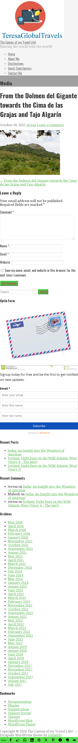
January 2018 (18, 662)
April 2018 (16, 658)
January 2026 (18, 537)
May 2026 (15, 522)
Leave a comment (50, 125)
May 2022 (15, 620)
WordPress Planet (21, 724)
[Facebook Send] (60, 740)
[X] (46, 740)
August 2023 (17, 586)
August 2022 (17, 617)
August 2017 (17, 681)
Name (4, 246)
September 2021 (20, 636)
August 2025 (17, 552)
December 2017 (20, 666)
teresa (31, 125)
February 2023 (19, 602)
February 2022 (19, 632)
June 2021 (15, 639)
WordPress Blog (20, 721)
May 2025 (15, 556)
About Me (13, 58)
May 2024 (15, 579)
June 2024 (15, 575)
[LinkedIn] (31, 740)
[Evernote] (67, 740)
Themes (14, 717)
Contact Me (15, 73)
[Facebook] (10, 740)
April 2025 (16, 560)
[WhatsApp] (24, 740)
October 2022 (18, 609)
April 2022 (16, 624)
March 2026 (17, 530)
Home (11, 54)
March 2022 (17, 628)
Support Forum (19, 713)
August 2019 (17, 647)
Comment (7, 212)
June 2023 (15, 590)
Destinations (16, 63)
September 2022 (20, 613)
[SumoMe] (74, 740)
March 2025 (17, 564)
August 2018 (17, 651)
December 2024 (20, 568)
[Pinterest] (53, 740)
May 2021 (15, 643)
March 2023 (17, 598)
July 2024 (15, 571)
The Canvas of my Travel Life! (18, 42)
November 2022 (20, 605)
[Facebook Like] (17, 740)
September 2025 (20, 549)
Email (4, 254)
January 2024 (18, 583)
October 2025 (18, 545)
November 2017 (20, 669)
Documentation (19, 702)
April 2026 (16, 526)
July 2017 (15, 685)
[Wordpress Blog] (38, 740)
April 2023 (16, 594)
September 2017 (20, 677)
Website (5, 262)
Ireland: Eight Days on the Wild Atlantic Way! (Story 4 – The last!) (39, 503)
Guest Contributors (20, 68)
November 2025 (20, 541)
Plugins (13, 705)
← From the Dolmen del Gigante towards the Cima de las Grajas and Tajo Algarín (38, 182)
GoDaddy (55, 735)
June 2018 (15, 654)
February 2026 (19, 534)
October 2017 (18, 673)
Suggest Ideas (18, 709)
